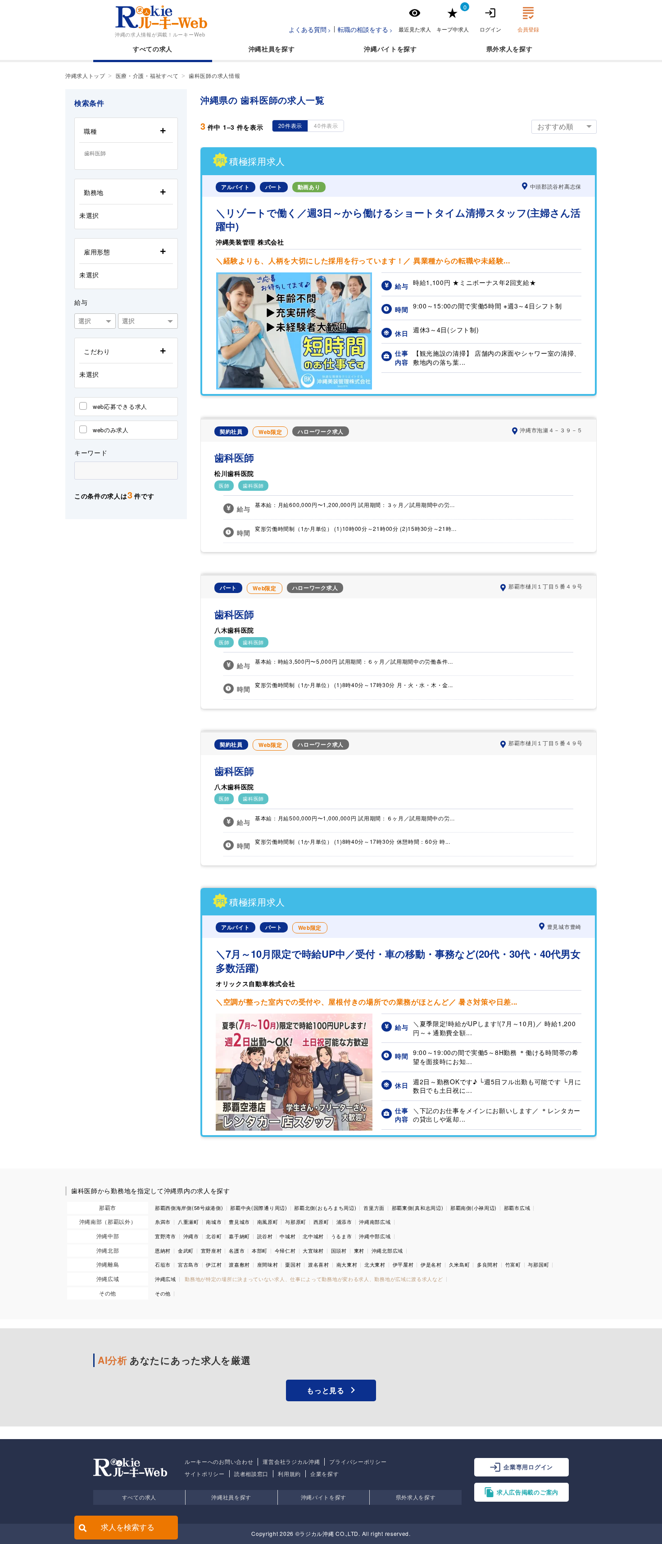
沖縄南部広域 (374, 1221)
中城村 (287, 1236)
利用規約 (289, 1473)
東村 (359, 1250)
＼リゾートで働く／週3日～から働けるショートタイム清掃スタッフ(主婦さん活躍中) (398, 220)
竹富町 (513, 1264)
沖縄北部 (107, 1250)
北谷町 (214, 1236)
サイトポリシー (205, 1473)
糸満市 (163, 1221)
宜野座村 (211, 1250)
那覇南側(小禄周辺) (473, 1207)
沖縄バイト (380, 48)
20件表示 (290, 125)
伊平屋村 (403, 1264)
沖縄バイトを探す (324, 1497)
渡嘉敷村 (239, 1264)
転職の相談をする (363, 29)
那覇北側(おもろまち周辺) (325, 1207)
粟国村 (293, 1264)
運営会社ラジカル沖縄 (291, 1461)
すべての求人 (152, 48)
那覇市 (107, 1207)
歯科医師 (234, 458)
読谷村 (265, 1236)
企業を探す (324, 1473)
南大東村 (347, 1264)
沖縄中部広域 (374, 1236)
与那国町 (538, 1264)
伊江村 (214, 1264)
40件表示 (326, 125)
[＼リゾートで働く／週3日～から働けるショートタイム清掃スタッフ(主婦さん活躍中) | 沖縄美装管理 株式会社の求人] (294, 386)
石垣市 (163, 1264)
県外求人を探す (416, 1497)
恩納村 (163, 1250)
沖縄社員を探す (231, 1497)
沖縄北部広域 (387, 1250)
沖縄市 (191, 1236)
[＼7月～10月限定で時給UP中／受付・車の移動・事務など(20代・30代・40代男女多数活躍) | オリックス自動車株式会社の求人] (294, 1127)
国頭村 (339, 1250)
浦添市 (344, 1221)
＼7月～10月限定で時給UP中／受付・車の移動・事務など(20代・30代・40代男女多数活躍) (398, 961)
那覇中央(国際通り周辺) (258, 1207)
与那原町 (295, 1221)
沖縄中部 (107, 1236)
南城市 (214, 1221)
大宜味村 (313, 1250)
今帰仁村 (285, 1250)
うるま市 (341, 1236)
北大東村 (374, 1264)
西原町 (321, 1221)
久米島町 (459, 1264)
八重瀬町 (188, 1221)
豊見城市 (239, 1221)
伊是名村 (431, 1264)
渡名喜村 (318, 1264)
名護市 (237, 1250)
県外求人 (499, 48)
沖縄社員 (262, 48)
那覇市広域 (517, 1207)
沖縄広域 (107, 1278)
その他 (107, 1293)
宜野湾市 (165, 1236)
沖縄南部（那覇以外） (107, 1221)
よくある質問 (307, 29)
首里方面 (374, 1207)
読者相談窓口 (251, 1473)
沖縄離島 (107, 1264)
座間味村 (267, 1264)
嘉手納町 (239, 1236)
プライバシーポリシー (357, 1461)
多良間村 (487, 1264)
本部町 (260, 1250)
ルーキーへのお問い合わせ (219, 1461)
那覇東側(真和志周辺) (418, 1207)
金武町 (186, 1250)
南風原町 (267, 1221)
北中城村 (313, 1236)
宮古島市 (188, 1264)
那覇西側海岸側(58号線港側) (189, 1207)
